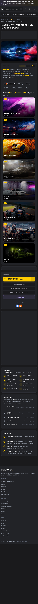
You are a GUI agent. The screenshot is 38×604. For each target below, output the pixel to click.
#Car (26, 87)
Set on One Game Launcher (20, 292)
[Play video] (19, 51)
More (4, 95)
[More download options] (33, 279)
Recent (3, 484)
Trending (6, 14)
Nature (3, 511)
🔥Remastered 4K (15, 19)
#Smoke (13, 87)
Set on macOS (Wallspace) (20, 288)
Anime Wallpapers (6, 501)
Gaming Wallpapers (6, 506)
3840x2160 (26, 75)
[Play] (4, 59)
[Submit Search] (30, 9)
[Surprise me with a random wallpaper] (25, 9)
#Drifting (20, 84)
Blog (2, 523)
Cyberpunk (4, 508)
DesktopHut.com (10, 541)
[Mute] (31, 59)
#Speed (20, 87)
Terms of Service (5, 531)
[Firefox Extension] (20, 306)
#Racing (28, 84)
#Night (6, 87)
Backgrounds (32, 14)
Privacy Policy (5, 533)
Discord (3, 525)
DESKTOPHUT (6, 470)
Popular (3, 486)
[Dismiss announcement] (36, 3)
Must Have (4, 492)
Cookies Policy (5, 536)
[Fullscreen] (34, 59)
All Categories (5, 494)
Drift (8, 69)
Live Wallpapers (19, 14)
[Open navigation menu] (35, 9)
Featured (3, 489)
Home (3, 19)
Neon (5, 69)
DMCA (3, 528)
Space (3, 514)
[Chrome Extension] (17, 306)
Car (8, 19)
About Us (3, 520)
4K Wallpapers (5, 503)
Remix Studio (20, 297)
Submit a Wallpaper (8, 481)
